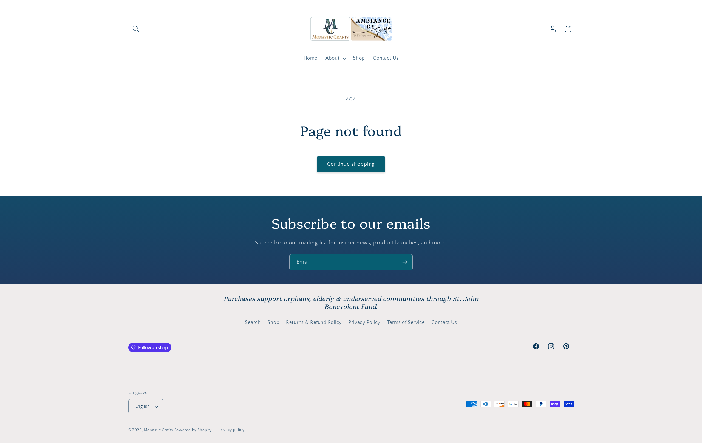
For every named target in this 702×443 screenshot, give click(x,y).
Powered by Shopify (193, 430)
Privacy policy (231, 430)
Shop (273, 322)
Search (253, 322)
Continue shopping (351, 164)
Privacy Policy (365, 322)
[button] (135, 28)
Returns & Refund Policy (314, 322)
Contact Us (444, 322)
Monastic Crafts (158, 430)
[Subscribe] (404, 262)
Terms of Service (406, 322)
